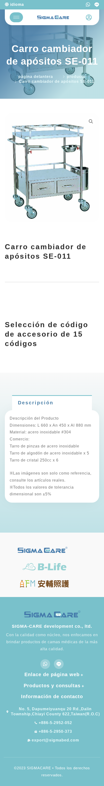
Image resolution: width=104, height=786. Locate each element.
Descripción (35, 402)
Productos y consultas (52, 685)
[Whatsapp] (88, 4)
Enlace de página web (52, 674)
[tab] (52, 402)
